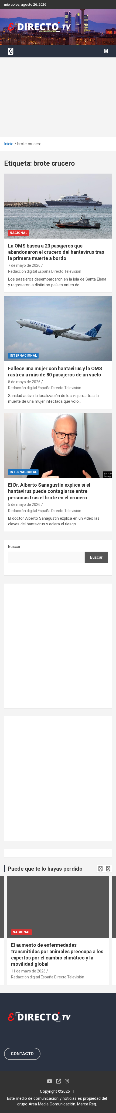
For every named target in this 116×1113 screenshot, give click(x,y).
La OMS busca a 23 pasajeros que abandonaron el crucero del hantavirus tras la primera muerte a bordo (56, 252)
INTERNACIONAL (23, 355)
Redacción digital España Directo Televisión (44, 271)
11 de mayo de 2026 (28, 971)
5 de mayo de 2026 (24, 382)
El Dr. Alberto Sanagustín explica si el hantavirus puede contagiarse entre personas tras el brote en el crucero (49, 491)
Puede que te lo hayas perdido (45, 868)
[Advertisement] (58, 97)
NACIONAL (18, 233)
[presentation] (100, 869)
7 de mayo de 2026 (24, 265)
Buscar (14, 546)
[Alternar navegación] (11, 51)
